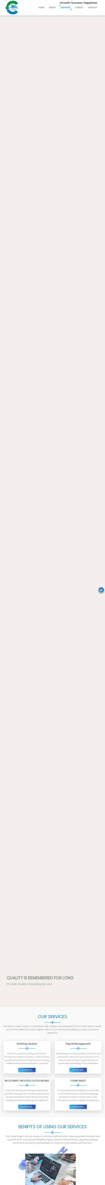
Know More (28, 1070)
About (52, 7)
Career (79, 7)
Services (66, 7)
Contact (93, 7)
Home (42, 7)
